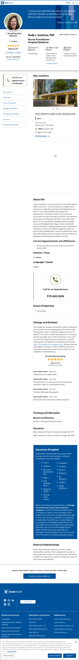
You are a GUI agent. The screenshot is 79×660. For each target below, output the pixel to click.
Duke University (59, 632)
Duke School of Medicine (62, 626)
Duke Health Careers (36, 626)
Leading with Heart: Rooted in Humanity (12, 623)
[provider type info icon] (76, 35)
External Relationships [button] (11, 125)
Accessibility (6, 619)
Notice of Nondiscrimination (11, 628)
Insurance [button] (6, 119)
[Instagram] (9, 600)
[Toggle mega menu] (73, 2)
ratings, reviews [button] (13, 52)
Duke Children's (59, 622)
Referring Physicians (36, 636)
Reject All (70, 656)
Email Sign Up (33, 632)
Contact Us (28, 602)
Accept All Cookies (55, 656)
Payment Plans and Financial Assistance (11, 635)
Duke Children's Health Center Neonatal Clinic (55, 114)
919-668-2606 (55, 296)
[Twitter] (5, 604)
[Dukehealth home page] (10, 3)
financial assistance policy (63, 535)
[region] (39, 649)
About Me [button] (6, 97)
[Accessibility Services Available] (53, 109)
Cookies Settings (8, 656)
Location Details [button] (51, 63)
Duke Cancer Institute (61, 619)
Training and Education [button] (11, 114)
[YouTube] (9, 604)
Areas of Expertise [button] (9, 103)
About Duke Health (35, 619)
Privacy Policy (11, 651)
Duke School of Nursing (62, 629)
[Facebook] (5, 600)
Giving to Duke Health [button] (38, 576)
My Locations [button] (8, 92)
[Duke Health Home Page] (13, 591)
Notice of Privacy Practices (11, 631)
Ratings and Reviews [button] (10, 108)
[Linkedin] (13, 600)
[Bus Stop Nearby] (57, 109)
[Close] (75, 641)
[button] (68, 2)
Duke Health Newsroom (37, 629)
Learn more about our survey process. (48, 344)
